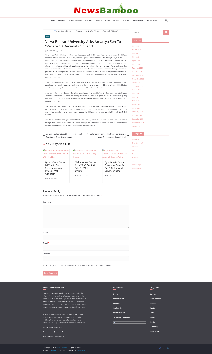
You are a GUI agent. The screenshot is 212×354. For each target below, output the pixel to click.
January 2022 (137, 115)
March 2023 (136, 64)
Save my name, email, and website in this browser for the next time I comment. (79, 265)
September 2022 (138, 86)
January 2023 (137, 72)
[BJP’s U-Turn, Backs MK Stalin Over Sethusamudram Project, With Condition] (56, 150)
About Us (116, 303)
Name (46, 232)
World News (151, 20)
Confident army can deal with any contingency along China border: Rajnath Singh (106, 135)
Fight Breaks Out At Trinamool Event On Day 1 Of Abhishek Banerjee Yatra (115, 166)
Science (116, 20)
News (107, 20)
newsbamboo (62, 51)
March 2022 (136, 108)
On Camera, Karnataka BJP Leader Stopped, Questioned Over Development (64, 135)
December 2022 (138, 75)
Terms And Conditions (121, 317)
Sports (126, 20)
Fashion (88, 20)
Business (61, 20)
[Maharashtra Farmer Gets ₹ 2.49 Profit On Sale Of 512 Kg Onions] (86, 150)
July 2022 (135, 93)
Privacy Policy (118, 299)
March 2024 (136, 50)
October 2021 (137, 126)
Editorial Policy (119, 313)
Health (99, 20)
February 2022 (137, 112)
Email (46, 243)
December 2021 (138, 119)
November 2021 (138, 123)
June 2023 (135, 53)
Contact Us (117, 308)
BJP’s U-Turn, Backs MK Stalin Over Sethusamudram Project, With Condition (55, 168)
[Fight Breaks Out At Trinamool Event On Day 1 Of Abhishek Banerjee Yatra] (115, 150)
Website (46, 254)
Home (52, 20)
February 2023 (137, 68)
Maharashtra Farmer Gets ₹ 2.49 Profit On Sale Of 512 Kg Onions (85, 166)
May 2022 (135, 101)
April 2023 (136, 61)
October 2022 (137, 82)
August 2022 (136, 90)
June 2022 (135, 97)
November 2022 (138, 79)
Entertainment (75, 20)
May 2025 (135, 46)
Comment (48, 202)
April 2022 (136, 104)
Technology (137, 20)
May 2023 (135, 57)
